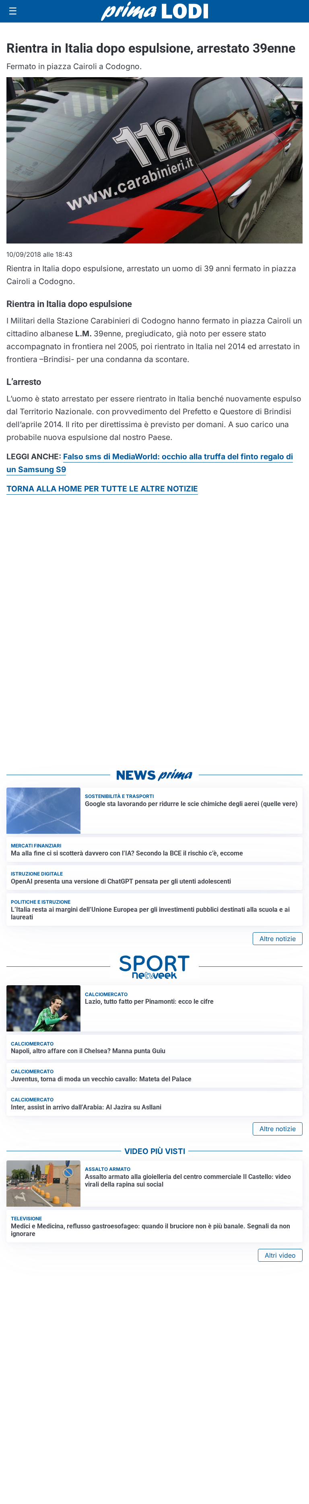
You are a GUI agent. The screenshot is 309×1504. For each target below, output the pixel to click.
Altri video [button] (280, 1255)
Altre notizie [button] (278, 939)
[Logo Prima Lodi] (154, 11)
